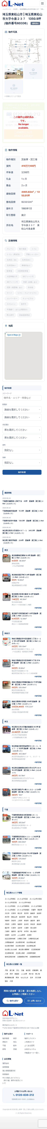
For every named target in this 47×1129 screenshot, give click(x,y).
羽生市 (35, 917)
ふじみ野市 (21, 935)
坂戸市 (20, 931)
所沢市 (26, 913)
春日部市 (22, 917)
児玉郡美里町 (35, 949)
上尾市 (20, 920)
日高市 (7, 935)
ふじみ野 (24, 974)
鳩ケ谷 (31, 974)
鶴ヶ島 (37, 974)
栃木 (15, 1045)
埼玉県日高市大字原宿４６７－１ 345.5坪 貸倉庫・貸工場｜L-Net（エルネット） (23, 531)
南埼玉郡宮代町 (10, 957)
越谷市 (32, 920)
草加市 (26, 920)
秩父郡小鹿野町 (24, 949)
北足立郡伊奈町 (10, 939)
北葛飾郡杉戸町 (22, 957)
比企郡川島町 (9, 946)
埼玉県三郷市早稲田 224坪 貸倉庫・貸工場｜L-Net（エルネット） (23, 541)
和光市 (32, 924)
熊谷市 (40, 910)
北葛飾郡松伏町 (35, 957)
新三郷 (12, 970)
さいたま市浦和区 (23, 906)
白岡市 (29, 935)
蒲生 (6, 981)
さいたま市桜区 (10, 906)
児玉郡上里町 (20, 953)
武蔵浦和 (35, 970)
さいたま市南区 (36, 906)
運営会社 (6, 1063)
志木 (31, 977)
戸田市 (7, 924)
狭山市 (29, 917)
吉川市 (13, 935)
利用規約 (6, 1074)
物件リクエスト (30, 1038)
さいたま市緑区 (10, 910)
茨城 (15, 1049)
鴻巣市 (7, 920)
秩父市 (20, 913)
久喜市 (13, 928)
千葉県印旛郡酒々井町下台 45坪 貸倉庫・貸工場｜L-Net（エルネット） (23, 502)
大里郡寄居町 (31, 953)
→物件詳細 (37, 569)
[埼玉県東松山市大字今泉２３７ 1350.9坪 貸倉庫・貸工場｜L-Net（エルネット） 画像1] (23, 50)
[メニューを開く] (42, 3)
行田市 (13, 913)
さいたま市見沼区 (11, 902)
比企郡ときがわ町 (11, 949)
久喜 (11, 981)
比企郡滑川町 (20, 942)
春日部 (28, 970)
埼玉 (15, 1042)
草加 (17, 977)
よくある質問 (29, 1045)
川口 (17, 970)
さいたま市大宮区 (36, 899)
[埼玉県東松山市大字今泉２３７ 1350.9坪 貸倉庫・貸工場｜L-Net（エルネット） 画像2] (14, 71)
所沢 (11, 974)
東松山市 (14, 917)
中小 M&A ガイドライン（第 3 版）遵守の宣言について (12, 1080)
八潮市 (26, 928)
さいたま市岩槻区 (23, 910)
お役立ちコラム (30, 1049)
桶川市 (7, 928)
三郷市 (7, 931)
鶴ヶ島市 (33, 931)
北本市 (20, 928)
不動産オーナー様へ (32, 1053)
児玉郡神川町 (9, 953)
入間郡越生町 (9, 942)
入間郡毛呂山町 (33, 939)
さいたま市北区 (22, 899)
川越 (22, 970)
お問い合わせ (36, 1001)
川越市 (33, 910)
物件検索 (6, 1038)
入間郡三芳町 (21, 939)
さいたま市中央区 (25, 902)
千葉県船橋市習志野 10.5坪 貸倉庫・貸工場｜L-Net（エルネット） (23, 512)
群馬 (4, 1049)
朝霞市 (20, 924)
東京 (15, 1038)
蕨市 (38, 920)
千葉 (4, 1045)
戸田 (6, 970)
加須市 (39, 913)
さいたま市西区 (10, 899)
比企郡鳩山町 (31, 946)
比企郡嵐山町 (31, 942)
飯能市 (32, 913)
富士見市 (33, 928)
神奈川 (5, 1042)
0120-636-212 (25, 1095)
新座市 (39, 924)
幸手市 (26, 931)
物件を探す (14, 1001)
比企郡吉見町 (20, 946)
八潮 (6, 974)
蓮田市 (13, 931)
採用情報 (6, 1067)
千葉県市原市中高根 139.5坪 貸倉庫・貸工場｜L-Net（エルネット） (23, 522)
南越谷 (17, 974)
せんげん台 (24, 977)
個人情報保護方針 (9, 1071)
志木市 (26, 924)
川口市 (7, 913)
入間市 (13, 924)
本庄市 (7, 917)
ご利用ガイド (29, 1042)
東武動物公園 (9, 977)
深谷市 (13, 920)
